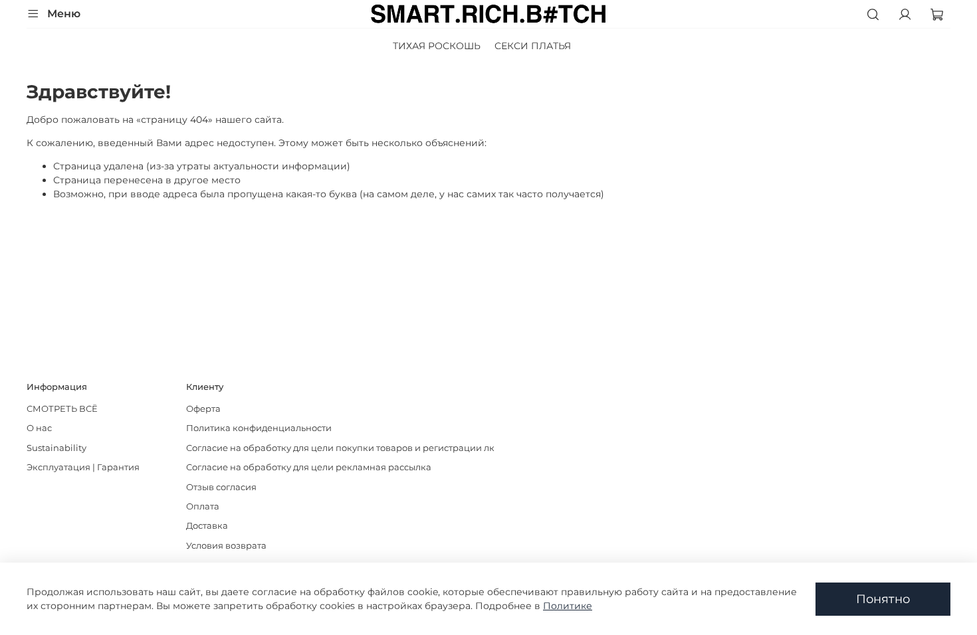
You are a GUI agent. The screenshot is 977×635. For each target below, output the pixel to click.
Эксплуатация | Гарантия (83, 467)
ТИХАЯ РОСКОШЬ (437, 46)
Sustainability (56, 448)
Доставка (207, 526)
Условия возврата (226, 546)
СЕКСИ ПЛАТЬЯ (532, 46)
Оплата (202, 506)
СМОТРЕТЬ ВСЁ (62, 409)
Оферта (203, 409)
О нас (39, 428)
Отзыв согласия (221, 487)
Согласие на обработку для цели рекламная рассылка (308, 467)
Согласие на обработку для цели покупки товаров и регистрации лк (340, 448)
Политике (567, 606)
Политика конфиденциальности (259, 428)
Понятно (883, 599)
